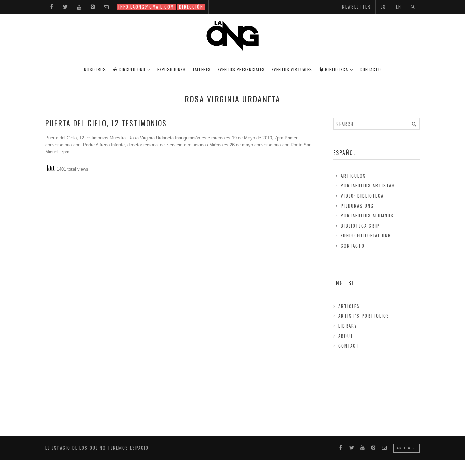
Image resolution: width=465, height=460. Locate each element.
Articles (349, 305)
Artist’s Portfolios (363, 315)
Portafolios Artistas (368, 185)
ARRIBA (404, 447)
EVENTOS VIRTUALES (292, 69)
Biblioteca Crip (360, 225)
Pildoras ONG (357, 205)
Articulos (353, 175)
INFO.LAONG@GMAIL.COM (146, 7)
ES (383, 7)
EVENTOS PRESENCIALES (241, 69)
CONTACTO (370, 69)
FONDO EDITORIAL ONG (366, 235)
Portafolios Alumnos (367, 215)
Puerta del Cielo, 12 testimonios (106, 122)
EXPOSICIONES (171, 69)
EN (398, 7)
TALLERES (201, 69)
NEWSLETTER (356, 7)
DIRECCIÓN (191, 7)
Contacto (353, 245)
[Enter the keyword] (414, 124)
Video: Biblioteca (362, 195)
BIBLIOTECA (336, 69)
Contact (348, 345)
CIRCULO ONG (132, 69)
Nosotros (95, 69)
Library (347, 325)
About (345, 335)
